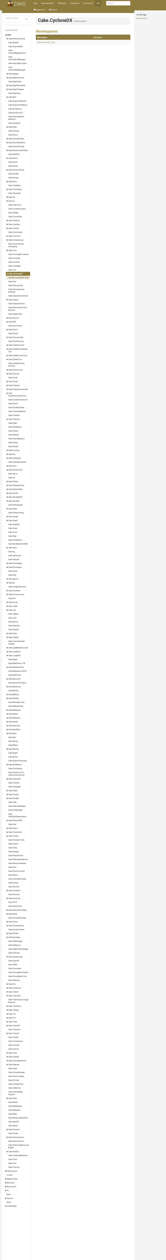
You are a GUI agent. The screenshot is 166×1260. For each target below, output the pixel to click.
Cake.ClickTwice (14, 205)
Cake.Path (12, 802)
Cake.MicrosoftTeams (17, 683)
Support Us (40, 10)
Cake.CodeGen (14, 224)
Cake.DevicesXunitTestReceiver (17, 308)
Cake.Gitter (12, 509)
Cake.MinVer (13, 691)
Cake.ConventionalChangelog (15, 245)
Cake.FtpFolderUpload (17, 462)
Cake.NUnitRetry (15, 765)
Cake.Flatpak (13, 435)
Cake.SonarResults (16, 926)
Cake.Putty (12, 848)
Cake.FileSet (13, 431)
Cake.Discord (13, 318)
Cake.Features (14, 419)
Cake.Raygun (13, 852)
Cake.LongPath (14, 655)
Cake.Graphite (14, 524)
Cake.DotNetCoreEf (16, 345)
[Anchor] (60, 31)
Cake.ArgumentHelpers (17, 105)
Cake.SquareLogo (15, 957)
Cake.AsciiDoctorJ (15, 113)
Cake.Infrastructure (16, 594)
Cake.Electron (13, 374)
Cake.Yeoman (14, 1167)
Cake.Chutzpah (14, 193)
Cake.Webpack (14, 1110)
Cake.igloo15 (13, 579)
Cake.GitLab (13, 493)
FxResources (12, 1171)
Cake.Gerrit (12, 474)
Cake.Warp (12, 1098)
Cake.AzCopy (13, 131)
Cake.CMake (13, 213)
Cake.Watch (13, 1102)
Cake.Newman (14, 726)
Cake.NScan (13, 741)
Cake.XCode (13, 1133)
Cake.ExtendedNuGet (17, 411)
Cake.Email (12, 378)
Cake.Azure (13, 135)
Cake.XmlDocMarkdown (18, 1155)
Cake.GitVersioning (16, 513)
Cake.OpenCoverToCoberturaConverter (16, 773)
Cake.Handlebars (15, 540)
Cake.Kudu (12, 633)
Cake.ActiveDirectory (16, 39)
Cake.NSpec (13, 745)
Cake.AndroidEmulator (17, 63)
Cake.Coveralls (14, 258)
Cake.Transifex (14, 1029)
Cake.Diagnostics (15, 314)
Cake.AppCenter (15, 82)
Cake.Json (12, 618)
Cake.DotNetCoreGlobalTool (17, 350)
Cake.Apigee (13, 74)
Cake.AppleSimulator (17, 85)
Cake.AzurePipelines (16, 143)
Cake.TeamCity (14, 996)
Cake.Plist (12, 824)
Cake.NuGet (13, 757)
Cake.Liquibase (14, 652)
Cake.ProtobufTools (16, 840)
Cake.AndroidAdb (15, 46)
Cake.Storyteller (14, 968)
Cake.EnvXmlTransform (18, 400)
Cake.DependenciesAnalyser (16, 290)
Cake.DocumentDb (15, 337)
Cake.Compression (16, 240)
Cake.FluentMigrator (16, 439)
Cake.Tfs (12, 1014)
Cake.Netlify (13, 722)
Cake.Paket (13, 791)
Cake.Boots (13, 162)
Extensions (74, 3)
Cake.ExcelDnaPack (16, 407)
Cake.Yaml (12, 1159)
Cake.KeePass (14, 626)
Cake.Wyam (13, 1126)
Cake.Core (12, 250)
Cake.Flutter (13, 443)
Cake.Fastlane (14, 415)
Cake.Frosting (13, 450)
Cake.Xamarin (14, 1129)
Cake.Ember (13, 381)
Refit (9, 1194)
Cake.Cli (11, 201)
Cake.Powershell (15, 832)
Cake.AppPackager (16, 89)
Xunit (9, 1202)
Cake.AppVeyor (14, 93)
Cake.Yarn (12, 1163)
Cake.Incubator (14, 591)
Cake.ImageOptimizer (17, 587)
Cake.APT (12, 97)
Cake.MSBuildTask (15, 706)
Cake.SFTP (12, 902)
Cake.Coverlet (14, 262)
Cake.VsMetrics (14, 1088)
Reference (62, 3)
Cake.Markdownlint (16, 667)
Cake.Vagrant (13, 1065)
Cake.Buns (12, 182)
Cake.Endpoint (14, 385)
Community (88, 3)
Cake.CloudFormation (17, 209)
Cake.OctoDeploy (15, 768)
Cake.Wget (12, 1114)
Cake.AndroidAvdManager (17, 58)
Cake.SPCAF (13, 933)
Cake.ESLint (13, 404)
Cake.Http (12, 575)
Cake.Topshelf (14, 1026)
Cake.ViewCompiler (16, 1076)
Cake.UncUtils (13, 1045)
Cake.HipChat (13, 559)
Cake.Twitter (13, 1037)
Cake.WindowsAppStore (18, 1118)
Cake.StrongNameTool (17, 976)
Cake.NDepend (14, 718)
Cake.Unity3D (13, 1057)
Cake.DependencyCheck (18, 296)
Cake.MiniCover (14, 687)
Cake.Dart (12, 281)
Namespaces (142, 18)
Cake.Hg (11, 552)
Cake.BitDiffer (14, 154)
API (98, 3)
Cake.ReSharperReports (18, 859)
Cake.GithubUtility (15, 489)
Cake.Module (13, 698)
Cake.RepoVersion (15, 855)
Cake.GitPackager (15, 505)
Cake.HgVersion (14, 555)
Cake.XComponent (16, 1137)
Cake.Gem (12, 466)
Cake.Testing (13, 1010)
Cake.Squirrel (13, 961)
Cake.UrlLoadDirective (17, 1061)
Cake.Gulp (12, 536)
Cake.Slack (12, 914)
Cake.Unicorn (13, 1049)
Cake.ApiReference (16, 78)
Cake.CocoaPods (15, 217)
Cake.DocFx (13, 330)
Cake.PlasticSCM (15, 820)
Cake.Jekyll (12, 606)
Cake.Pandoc (13, 794)
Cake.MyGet (13, 714)
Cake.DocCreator (15, 326)
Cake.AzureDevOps (16, 139)
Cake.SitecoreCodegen (17, 910)
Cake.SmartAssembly (17, 918)
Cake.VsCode (13, 1080)
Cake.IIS (11, 583)
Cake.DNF (12, 322)
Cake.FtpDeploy (14, 458)
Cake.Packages (14, 787)
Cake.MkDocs (13, 694)
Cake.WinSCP (13, 1122)
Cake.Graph (13, 520)
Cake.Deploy (13, 300)
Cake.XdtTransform (16, 1141)
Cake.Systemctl (14, 988)
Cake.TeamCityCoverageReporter (18, 1001)
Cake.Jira (12, 610)
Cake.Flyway (13, 446)
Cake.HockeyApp (15, 563)
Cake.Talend (13, 992)
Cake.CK (11, 197)
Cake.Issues (13, 602)
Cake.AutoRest (14, 123)
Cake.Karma (13, 622)
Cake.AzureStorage (16, 146)
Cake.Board (13, 158)
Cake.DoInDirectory (16, 341)
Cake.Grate (12, 528)
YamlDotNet (12, 1206)
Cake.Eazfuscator (15, 370)
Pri (8, 1190)
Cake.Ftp (11, 454)
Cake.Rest (12, 867)
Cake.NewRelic (14, 729)
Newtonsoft (11, 1187)
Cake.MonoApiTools (16, 702)
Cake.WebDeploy (15, 1106)
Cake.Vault (12, 1068)
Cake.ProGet (13, 836)
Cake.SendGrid (14, 891)
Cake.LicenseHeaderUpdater (16, 642)
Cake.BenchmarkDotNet (18, 150)
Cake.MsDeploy (14, 710)
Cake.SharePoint (15, 906)
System (10, 1198)
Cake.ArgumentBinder (17, 101)
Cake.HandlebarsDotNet (18, 544)
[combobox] (118, 3)
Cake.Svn (12, 984)
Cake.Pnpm (13, 828)
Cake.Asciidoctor (15, 109)
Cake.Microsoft (14, 679)
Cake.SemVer (13, 887)
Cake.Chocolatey (15, 189)
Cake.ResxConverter (16, 871)
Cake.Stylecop (14, 980)
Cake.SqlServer (14, 945)
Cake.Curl (12, 270)
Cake (9, 35)
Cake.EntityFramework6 (18, 389)
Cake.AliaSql (13, 43)
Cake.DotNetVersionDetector (16, 364)
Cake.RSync (13, 875)
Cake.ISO (12, 598)
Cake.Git (11, 478)
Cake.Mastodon (14, 675)
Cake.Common (14, 236)
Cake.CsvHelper (14, 266)
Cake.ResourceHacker (17, 863)
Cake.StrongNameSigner (18, 972)
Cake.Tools (12, 1022)
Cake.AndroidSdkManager (17, 68)
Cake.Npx (12, 737)
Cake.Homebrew (15, 567)
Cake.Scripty (13, 883)
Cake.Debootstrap (15, 285)
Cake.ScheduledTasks (17, 879)
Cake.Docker (13, 333)
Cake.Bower (13, 166)
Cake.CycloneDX (15, 274)
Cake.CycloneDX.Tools (20, 278)
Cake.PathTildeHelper (17, 806)
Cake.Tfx (12, 1018)
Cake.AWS (12, 127)
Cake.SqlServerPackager (18, 949)
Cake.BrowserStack (16, 170)
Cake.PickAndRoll (15, 810)
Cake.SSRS (12, 965)
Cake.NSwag (13, 749)
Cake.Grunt (12, 532)
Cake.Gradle (13, 517)
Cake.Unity (12, 1053)
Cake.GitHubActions (16, 485)
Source (54, 10)
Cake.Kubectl (13, 630)
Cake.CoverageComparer (18, 254)
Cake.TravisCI (13, 1033)
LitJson (10, 1175)
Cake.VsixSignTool (15, 1084)
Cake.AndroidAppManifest (17, 51)
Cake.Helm (12, 548)
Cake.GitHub (13, 481)
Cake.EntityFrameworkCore (17, 394)
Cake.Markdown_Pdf (16, 663)
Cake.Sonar (13, 922)
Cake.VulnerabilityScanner (15, 1093)
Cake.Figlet (12, 423)
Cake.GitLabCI (13, 501)
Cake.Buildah (13, 174)
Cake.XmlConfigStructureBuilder (18, 1146)
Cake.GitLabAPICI (15, 497)
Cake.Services (14, 894)
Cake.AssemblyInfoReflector (16, 118)
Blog (35, 3)
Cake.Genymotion (15, 470)
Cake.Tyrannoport (15, 1041)
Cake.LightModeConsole (18, 648)
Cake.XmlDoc (13, 1152)
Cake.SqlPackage (15, 941)
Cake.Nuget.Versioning (17, 761)
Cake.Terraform (14, 1006)
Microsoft (11, 1183)
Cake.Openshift (14, 779)
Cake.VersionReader (16, 1072)
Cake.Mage (12, 659)
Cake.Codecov (14, 220)
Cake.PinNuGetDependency (17, 815)
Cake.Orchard (13, 783)
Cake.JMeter (13, 614)
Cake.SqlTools (14, 953)
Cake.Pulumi (13, 844)
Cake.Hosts (12, 571)
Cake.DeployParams (16, 304)
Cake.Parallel (13, 798)
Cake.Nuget (13, 753)
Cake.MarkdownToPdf (17, 671)
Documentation (47, 3)
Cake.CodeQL (13, 228)
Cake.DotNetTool (15, 359)
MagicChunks (12, 1179)
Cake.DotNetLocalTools (17, 356)
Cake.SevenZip (14, 898)
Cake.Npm (12, 733)
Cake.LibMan (13, 637)
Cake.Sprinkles (14, 937)
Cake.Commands (15, 232)
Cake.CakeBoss (14, 185)
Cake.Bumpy (13, 178)
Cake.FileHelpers (15, 427)
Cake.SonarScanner (16, 929)
